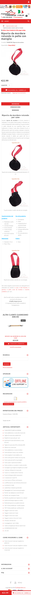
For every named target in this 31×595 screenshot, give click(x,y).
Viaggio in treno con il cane (11, 515)
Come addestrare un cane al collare (13, 450)
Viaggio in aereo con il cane (11, 513)
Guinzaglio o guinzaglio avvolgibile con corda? (15, 467)
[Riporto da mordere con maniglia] (15, 193)
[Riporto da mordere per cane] (15, 157)
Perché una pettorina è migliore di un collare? (15, 498)
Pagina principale (3, 26)
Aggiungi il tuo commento (19, 93)
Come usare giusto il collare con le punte (14, 457)
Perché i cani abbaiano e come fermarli (14, 493)
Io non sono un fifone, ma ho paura (13, 480)
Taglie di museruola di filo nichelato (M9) (14, 445)
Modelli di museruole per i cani (12, 438)
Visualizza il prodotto (17, 343)
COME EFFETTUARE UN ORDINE (12, 430)
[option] (15, 61)
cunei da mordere (17, 289)
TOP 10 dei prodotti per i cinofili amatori (14, 505)
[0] (26, 16)
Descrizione (15, 104)
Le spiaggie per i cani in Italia (11, 523)
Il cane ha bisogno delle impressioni (13, 475)
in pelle (9, 289)
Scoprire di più (8, 404)
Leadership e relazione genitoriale (13, 488)
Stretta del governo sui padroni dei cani (14, 503)
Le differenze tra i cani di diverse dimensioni (15, 483)
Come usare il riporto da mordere (12, 462)
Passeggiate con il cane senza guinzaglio (14, 490)
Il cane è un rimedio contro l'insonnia (13, 472)
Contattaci (19, 17)
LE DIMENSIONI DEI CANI (10, 528)
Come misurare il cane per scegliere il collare (15, 545)
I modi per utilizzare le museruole (12, 470)
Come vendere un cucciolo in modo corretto (15, 465)
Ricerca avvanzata (7, 367)
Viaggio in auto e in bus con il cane (13, 518)
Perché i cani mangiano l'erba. (11, 495)
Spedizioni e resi (15, 107)
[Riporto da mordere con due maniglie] (15, 265)
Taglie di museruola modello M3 (12, 435)
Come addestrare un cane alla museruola (14, 433)
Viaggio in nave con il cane (11, 510)
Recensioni (15, 110)
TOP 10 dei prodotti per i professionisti (14, 508)
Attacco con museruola (10, 447)
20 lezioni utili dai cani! (10, 520)
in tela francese (23, 287)
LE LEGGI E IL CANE (9, 485)
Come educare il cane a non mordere (13, 452)
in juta (16, 287)
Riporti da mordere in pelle (11, 26)
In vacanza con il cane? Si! (10, 477)
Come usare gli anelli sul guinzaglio (13, 460)
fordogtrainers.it (20, 587)
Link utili (6, 530)
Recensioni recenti (6, 93)
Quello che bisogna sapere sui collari (13, 500)
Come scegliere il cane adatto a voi (13, 455)
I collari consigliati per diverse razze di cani (14, 525)
